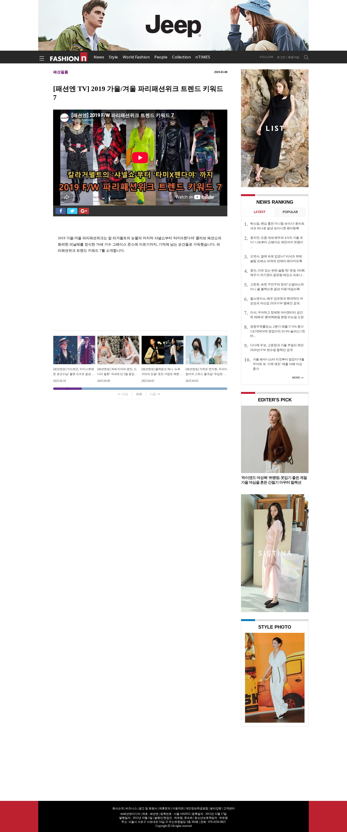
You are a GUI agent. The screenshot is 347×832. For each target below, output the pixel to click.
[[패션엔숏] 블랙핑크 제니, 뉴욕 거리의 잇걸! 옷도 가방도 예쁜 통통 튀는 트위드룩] (162, 337)
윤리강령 (215, 808)
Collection (181, 57)
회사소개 (118, 808)
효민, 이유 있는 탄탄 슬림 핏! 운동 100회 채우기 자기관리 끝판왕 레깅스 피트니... (277, 273)
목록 (139, 394)
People (160, 57)
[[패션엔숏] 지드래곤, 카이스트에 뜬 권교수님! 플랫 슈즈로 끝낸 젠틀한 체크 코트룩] (74, 337)
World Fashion (136, 57)
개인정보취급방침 (197, 808)
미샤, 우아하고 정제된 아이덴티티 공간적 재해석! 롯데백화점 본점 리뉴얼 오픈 (277, 315)
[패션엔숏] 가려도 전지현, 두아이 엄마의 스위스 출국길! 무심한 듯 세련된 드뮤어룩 (206, 374)
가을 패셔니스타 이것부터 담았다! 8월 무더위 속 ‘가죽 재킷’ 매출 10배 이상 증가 (278, 364)
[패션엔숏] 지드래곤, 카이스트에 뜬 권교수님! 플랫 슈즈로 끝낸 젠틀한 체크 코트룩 (73, 374)
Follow (266, 57)
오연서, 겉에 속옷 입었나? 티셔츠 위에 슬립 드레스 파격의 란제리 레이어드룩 (276, 259)
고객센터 (229, 808)
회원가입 (293, 57)
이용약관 (178, 808)
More (296, 377)
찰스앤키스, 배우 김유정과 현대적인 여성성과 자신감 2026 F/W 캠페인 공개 (276, 301)
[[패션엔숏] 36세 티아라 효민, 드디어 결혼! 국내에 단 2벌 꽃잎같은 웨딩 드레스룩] (118, 337)
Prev (249, 677)
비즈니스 (131, 808)
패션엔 (69, 57)
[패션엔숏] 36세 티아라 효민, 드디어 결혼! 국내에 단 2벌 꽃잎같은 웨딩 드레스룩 (117, 374)
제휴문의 (164, 808)
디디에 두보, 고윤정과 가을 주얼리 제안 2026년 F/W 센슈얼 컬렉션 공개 (277, 347)
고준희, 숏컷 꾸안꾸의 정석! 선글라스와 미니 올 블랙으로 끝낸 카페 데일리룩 (277, 287)
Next (300, 677)
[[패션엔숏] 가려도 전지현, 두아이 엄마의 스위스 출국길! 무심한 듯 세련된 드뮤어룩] (207, 337)
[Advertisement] (140, 293)
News (99, 57)
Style (113, 57)
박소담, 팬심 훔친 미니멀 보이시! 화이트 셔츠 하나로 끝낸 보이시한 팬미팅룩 (277, 226)
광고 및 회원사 (148, 808)
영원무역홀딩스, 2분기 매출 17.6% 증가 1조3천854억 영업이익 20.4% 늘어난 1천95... (277, 331)
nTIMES (202, 57)
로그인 (281, 57)
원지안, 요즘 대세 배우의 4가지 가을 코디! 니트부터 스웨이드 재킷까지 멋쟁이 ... (276, 242)
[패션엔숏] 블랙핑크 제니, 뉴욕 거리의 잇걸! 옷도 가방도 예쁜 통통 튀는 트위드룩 (162, 374)
